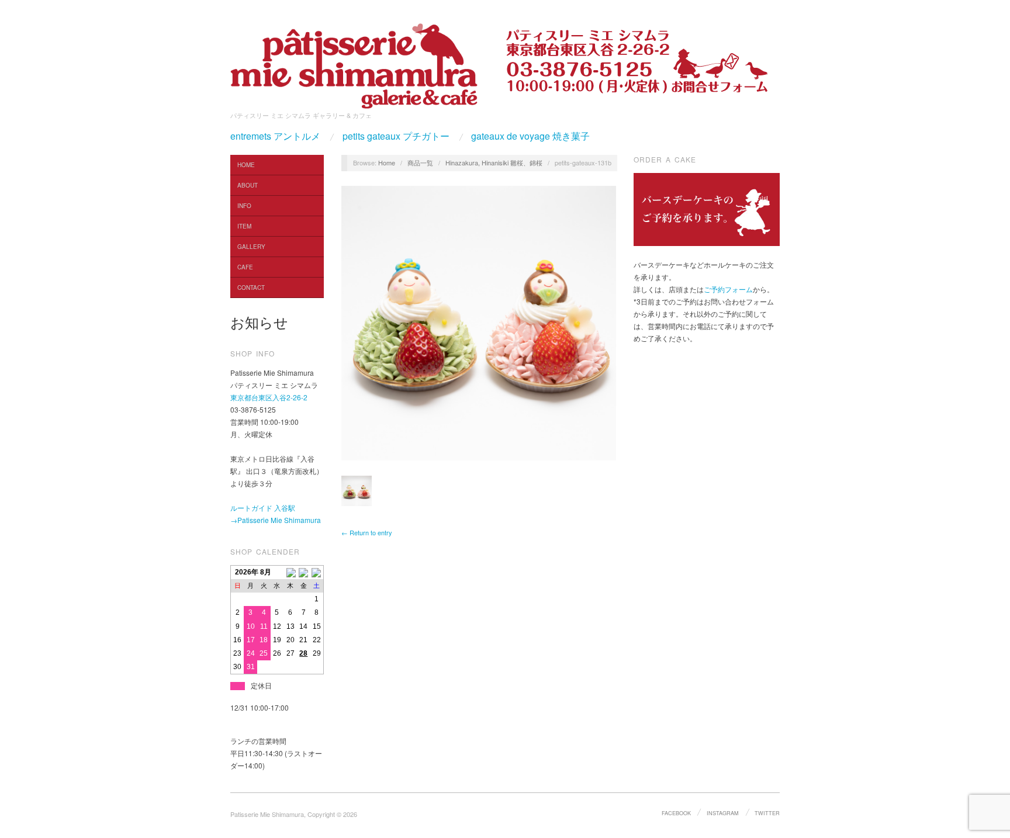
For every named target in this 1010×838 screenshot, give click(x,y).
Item (244, 226)
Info (244, 206)
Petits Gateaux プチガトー (396, 136)
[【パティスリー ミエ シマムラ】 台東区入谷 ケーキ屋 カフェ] (354, 62)
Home (246, 165)
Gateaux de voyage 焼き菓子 (530, 136)
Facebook (676, 813)
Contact (251, 287)
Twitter (767, 813)
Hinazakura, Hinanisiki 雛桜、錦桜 (493, 162)
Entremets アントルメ (275, 136)
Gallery (251, 247)
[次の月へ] (317, 572)
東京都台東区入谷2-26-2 (268, 397)
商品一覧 (420, 162)
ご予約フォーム (728, 289)
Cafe (245, 267)
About (247, 185)
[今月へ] (303, 572)
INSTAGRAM (723, 813)
